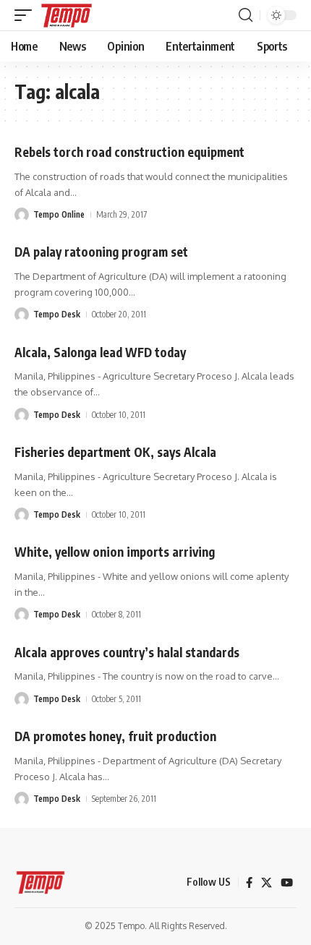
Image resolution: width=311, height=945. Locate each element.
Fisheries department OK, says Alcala (115, 452)
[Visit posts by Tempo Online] (21, 215)
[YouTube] (287, 882)
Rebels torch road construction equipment (129, 152)
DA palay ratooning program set (101, 252)
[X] (266, 882)
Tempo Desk (56, 314)
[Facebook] (249, 882)
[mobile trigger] (26, 15)
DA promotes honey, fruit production (115, 736)
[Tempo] (66, 15)
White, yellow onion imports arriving (114, 552)
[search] (245, 15)
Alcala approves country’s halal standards (126, 652)
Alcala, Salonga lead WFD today (100, 352)
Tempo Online (59, 214)
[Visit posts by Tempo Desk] (21, 314)
